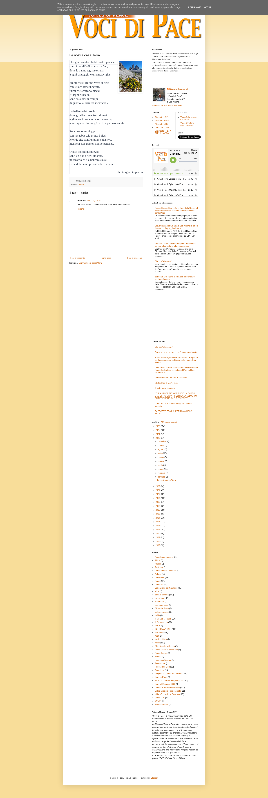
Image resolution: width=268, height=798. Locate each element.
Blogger (154, 778)
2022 (158, 486)
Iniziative (159, 632)
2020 (158, 494)
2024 (158, 434)
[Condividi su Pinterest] (89, 180)
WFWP (158, 701)
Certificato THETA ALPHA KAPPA (163, 132)
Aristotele (159, 567)
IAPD (157, 615)
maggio (161, 461)
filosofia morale (161, 605)
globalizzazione (162, 612)
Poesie (81, 184)
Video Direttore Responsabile (187, 124)
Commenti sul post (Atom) (90, 263)
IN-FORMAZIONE (163, 629)
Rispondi (81, 209)
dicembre (162, 441)
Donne (158, 581)
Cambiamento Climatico (165, 570)
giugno (161, 457)
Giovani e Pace (162, 608)
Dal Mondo (159, 577)
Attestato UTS (161, 124)
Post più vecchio (134, 258)
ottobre (161, 445)
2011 (158, 529)
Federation (159, 601)
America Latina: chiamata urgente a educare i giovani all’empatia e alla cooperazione (175, 244)
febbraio (162, 473)
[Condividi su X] (83, 180)
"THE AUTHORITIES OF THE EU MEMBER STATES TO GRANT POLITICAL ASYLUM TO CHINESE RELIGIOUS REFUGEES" (176, 395)
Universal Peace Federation (167, 687)
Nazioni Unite (161, 639)
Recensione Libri (162, 667)
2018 (158, 502)
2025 (158, 430)
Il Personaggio (161, 622)
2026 (158, 426)
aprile (160, 465)
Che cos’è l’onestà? (163, 261)
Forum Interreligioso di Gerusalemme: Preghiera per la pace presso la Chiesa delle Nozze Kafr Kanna (176, 360)
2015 (158, 514)
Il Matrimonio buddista (165, 388)
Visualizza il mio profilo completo (167, 106)
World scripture (161, 704)
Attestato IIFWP (162, 120)
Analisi (158, 564)
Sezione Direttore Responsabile (169, 680)
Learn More (194, 7)
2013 (158, 522)
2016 (158, 510)
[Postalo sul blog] (80, 180)
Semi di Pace (161, 677)
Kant (157, 636)
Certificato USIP (162, 127)
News (157, 643)
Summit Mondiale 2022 (165, 684)
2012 (158, 525)
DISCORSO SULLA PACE (166, 383)
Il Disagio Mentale (163, 619)
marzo (161, 469)
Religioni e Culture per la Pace (168, 673)
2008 (158, 541)
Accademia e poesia (164, 557)
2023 (158, 438)
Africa (157, 560)
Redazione (159, 670)
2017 (158, 506)
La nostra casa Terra (166, 480)
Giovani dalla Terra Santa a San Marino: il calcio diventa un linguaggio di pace (176, 227)
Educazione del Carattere (166, 588)
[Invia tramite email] (77, 180)
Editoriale (159, 584)
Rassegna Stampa (163, 660)
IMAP (157, 625)
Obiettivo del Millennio (165, 646)
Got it (207, 7)
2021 (158, 490)
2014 (158, 518)
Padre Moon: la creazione (166, 650)
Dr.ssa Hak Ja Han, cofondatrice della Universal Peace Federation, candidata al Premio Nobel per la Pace (176, 210)
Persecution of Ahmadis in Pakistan (171, 378)
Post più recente (77, 258)
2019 (158, 498)
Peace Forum (161, 653)
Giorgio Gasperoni (179, 89)
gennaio (161, 477)
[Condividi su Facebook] (86, 180)
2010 (158, 533)
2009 (158, 537)
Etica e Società (162, 595)
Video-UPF (160, 698)
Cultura (158, 574)
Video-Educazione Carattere (188, 118)
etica (157, 591)
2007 (158, 545)
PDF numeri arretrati (169, 422)
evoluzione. (160, 598)
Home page (106, 258)
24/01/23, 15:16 (93, 200)
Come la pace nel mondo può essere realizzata (176, 352)
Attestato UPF (161, 117)
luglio (160, 453)
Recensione (160, 663)
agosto (161, 449)
